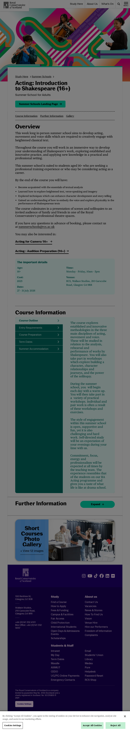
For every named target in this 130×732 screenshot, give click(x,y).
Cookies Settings (12, 725)
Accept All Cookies (92, 725)
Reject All (115, 725)
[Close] (124, 716)
